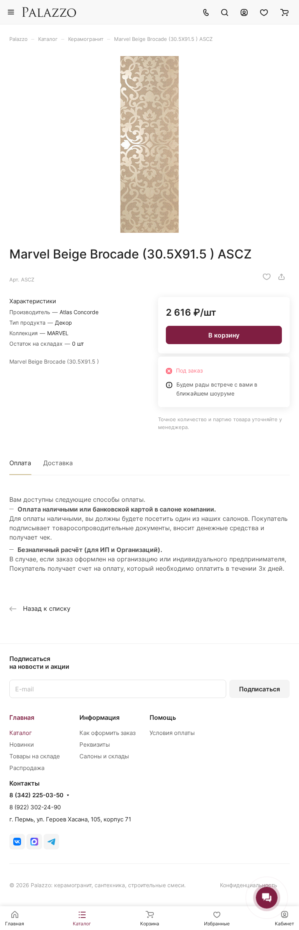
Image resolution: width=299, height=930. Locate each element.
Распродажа (26, 768)
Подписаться (259, 689)
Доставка (58, 463)
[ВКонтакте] (17, 841)
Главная (21, 717)
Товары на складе (34, 756)
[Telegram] (51, 841)
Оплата (20, 463)
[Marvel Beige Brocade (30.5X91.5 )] (149, 144)
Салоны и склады (104, 756)
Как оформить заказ (107, 733)
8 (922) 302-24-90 (35, 807)
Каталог (20, 733)
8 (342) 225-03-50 (36, 795)
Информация (99, 717)
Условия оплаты (172, 733)
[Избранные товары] (264, 12)
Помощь (163, 717)
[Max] (34, 841)
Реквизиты (94, 744)
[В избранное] (267, 277)
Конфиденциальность (248, 885)
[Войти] (244, 12)
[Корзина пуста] (284, 12)
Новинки (21, 744)
